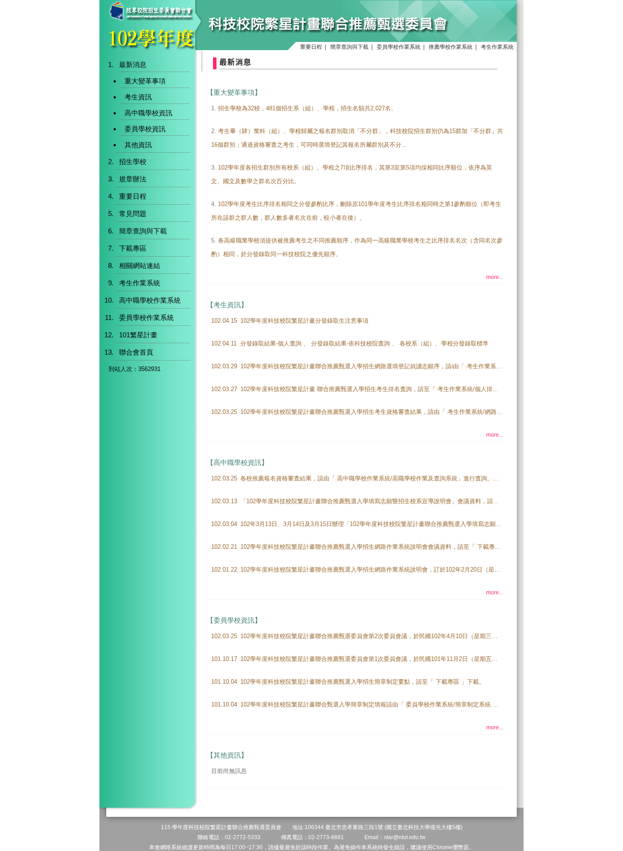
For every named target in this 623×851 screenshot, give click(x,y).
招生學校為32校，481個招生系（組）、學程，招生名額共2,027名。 (307, 108)
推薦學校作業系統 (450, 47)
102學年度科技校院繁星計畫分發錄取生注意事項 (304, 320)
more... (494, 277)
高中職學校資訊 (148, 113)
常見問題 (132, 213)
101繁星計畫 (138, 335)
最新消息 (132, 64)
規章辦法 (132, 179)
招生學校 (132, 161)
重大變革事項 (145, 81)
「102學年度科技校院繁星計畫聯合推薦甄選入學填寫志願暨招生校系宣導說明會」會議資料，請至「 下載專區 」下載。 (398, 501)
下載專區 (132, 248)
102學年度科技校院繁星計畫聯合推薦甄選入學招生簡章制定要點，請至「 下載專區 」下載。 (362, 681)
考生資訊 (138, 97)
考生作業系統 (497, 47)
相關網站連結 (139, 265)
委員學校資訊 (145, 129)
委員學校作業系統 (399, 47)
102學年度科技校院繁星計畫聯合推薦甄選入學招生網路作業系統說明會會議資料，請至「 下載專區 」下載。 (383, 546)
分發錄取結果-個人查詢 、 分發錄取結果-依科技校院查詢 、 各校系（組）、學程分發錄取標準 (364, 343)
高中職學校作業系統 (150, 300)
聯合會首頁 (136, 352)
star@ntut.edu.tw (405, 837)
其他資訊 (138, 145)
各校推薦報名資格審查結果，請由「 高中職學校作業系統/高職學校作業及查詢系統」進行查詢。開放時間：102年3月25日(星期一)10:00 (418, 478)
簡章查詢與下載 (349, 47)
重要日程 (311, 47)
